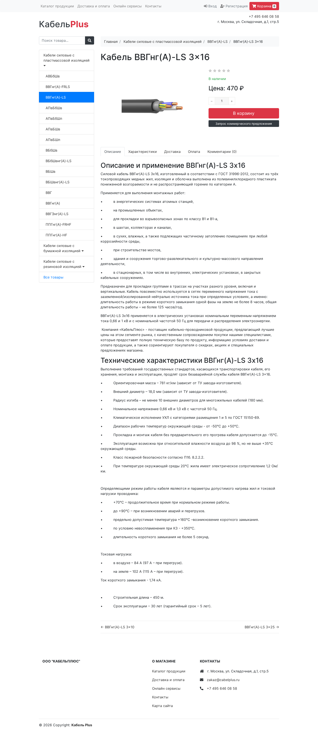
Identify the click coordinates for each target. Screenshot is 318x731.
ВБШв (50, 171)
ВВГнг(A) (53, 203)
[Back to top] (308, 710)
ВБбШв (51, 150)
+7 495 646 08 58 (264, 16)
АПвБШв (53, 129)
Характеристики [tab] (142, 151)
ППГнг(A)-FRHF (58, 224)
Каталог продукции (57, 6)
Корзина (265, 6)
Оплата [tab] (194, 151)
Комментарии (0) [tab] (222, 151)
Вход (212, 6)
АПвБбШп (54, 118)
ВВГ (49, 192)
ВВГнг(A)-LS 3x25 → (262, 627)
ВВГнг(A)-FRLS (58, 87)
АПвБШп (53, 140)
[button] (244, 123)
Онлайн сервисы (127, 6)
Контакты (153, 6)
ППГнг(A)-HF (56, 235)
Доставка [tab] (172, 151)
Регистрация (237, 6)
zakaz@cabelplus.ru (223, 680)
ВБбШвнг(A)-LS (58, 161)
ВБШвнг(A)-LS (57, 182)
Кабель (63, 24)
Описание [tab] (112, 151)
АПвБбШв (54, 108)
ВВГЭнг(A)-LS (57, 214)
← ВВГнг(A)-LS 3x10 (117, 627)
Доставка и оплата (93, 6)
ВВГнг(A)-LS (56, 97)
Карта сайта (162, 706)
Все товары (53, 277)
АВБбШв (53, 76)
